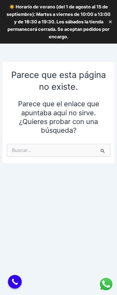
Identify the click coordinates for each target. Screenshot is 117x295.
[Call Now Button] (15, 282)
